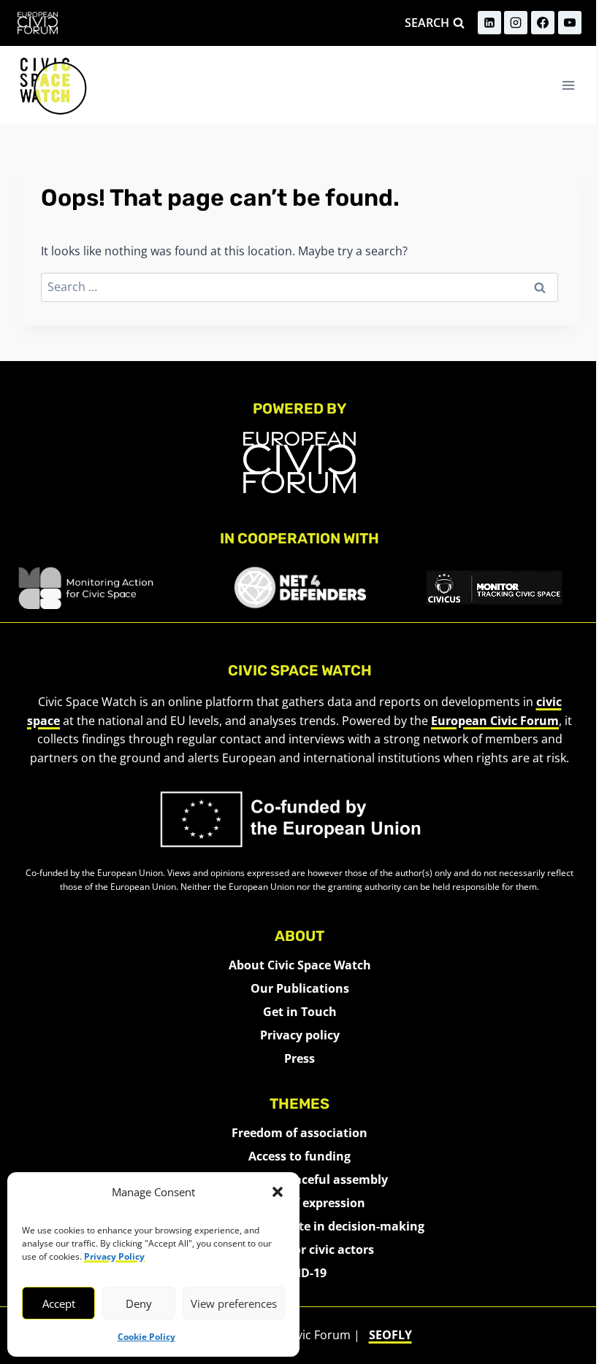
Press (299, 1058)
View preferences (234, 1303)
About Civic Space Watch (300, 965)
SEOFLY (390, 1335)
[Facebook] (542, 22)
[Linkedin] (489, 22)
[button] (277, 1192)
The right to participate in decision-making (299, 1226)
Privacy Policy (114, 1256)
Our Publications (300, 988)
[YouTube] (569, 22)
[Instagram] (515, 22)
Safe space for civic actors (300, 1249)
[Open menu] (567, 85)
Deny (139, 1303)
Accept (58, 1303)
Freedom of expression (299, 1203)
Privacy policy (300, 1035)
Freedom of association (299, 1133)
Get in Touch (300, 1012)
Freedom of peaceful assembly (300, 1179)
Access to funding (299, 1156)
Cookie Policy (146, 1336)
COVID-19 (300, 1273)
